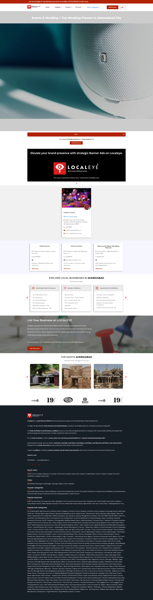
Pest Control (93, 571)
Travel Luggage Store (102, 582)
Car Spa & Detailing (38, 303)
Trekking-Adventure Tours (116, 503)
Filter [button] (76, 134)
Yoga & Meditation (52, 591)
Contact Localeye (101, 474)
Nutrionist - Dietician (51, 568)
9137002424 (30, 460)
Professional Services (49, 493)
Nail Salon (68, 305)
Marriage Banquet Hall (42, 561)
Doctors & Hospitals (81, 491)
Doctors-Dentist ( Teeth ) (41, 529)
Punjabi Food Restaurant (90, 573)
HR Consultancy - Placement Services (86, 548)
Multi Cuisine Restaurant (73, 564)
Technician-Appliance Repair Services (102, 580)
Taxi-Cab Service (85, 580)
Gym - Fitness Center (72, 300)
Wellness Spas (104, 589)
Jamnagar (55, 483)
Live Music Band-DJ (33, 559)
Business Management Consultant (86, 516)
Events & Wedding (107, 491)
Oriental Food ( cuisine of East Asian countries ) (96, 568)
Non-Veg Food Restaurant (36, 568)
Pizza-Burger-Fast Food (44, 573)
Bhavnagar (39, 483)
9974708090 (68, 227)
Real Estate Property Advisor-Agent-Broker (79, 503)
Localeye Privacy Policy (42, 476)
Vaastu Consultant (111, 584)
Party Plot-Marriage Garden (35, 571)
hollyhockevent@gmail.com (73, 230)
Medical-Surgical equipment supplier (93, 561)
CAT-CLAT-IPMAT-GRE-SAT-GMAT (108, 516)
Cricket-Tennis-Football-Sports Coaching (75, 522)
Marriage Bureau (55, 561)
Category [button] (58, 7)
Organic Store (77, 568)
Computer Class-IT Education (102, 520)
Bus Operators (70, 516)
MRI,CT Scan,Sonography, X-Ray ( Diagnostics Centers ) (88, 559)
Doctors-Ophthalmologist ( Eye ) (68, 534)
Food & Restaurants (119, 491)
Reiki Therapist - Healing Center (51, 575)
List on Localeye (37, 474)
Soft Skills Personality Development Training (68, 578)
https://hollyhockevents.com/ (74, 233)
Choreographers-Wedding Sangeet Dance (67, 520)
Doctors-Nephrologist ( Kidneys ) (91, 532)
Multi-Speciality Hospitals (50, 503)
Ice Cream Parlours (97, 552)
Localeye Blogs (90, 474)
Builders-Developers (103, 297)
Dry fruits (121, 536)
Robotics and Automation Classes (72, 575)
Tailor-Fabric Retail (51, 580)
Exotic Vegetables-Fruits (59, 501)
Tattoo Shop (103, 503)
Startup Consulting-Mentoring (111, 578)
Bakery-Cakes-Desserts (48, 513)
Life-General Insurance (101, 557)
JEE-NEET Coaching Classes (49, 555)
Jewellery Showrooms (71, 555)
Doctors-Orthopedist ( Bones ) (88, 534)
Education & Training (94, 491)
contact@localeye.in (43, 460)
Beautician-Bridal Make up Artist (65, 513)
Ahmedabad (31, 483)
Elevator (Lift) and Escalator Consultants (79, 538)
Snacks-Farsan (49, 578)
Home (47, 7)
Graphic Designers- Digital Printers (105, 545)
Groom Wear (40, 548)
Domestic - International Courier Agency (80, 536)
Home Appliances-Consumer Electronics (72, 550)
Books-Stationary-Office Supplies (106, 513)
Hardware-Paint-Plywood (51, 550)
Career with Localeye (78, 474)
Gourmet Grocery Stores (74, 501)
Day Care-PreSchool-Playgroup (64, 525)
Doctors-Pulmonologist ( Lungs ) (57, 536)
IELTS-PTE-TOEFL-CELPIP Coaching (79, 552)
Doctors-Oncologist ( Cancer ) (48, 534)
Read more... (35, 268)
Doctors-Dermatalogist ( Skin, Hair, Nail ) (62, 529)
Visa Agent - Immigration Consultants (75, 587)
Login (122, 7)
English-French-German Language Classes (105, 538)
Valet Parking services (41, 587)
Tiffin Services (47, 582)
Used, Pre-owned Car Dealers (96, 584)
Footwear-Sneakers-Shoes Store (105, 541)
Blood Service (91, 513)
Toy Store (76, 582)
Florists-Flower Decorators (67, 541)
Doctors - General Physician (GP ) (37, 527)
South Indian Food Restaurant (92, 578)
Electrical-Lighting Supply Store (106, 300)
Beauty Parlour (69, 295)
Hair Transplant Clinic (71, 303)
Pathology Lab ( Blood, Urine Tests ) (77, 571)
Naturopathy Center (71, 308)
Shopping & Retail (62, 493)
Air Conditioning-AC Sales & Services (38, 511)
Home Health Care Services (106, 501)
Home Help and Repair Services (113, 550)
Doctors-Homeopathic (73, 532)
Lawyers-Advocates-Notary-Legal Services (80, 557)
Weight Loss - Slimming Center (89, 589)
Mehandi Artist (109, 561)
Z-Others (77, 591)
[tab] (76, 134)
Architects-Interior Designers (105, 295)
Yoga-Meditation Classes (66, 591)
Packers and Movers (118, 568)
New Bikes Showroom (41, 305)
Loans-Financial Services (47, 559)
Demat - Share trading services (83, 525)
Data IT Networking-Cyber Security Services (40, 525)
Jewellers (118, 501)
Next (125, 297)
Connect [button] (68, 7)
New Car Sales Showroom (42, 308)
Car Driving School (67, 518)
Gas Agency (111, 543)
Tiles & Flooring (67, 582)
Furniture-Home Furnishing (106, 307)
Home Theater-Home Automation (37, 552)
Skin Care (95, 503)
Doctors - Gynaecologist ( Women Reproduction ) (63, 527)
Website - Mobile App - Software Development (102, 587)
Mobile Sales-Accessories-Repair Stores (53, 564)
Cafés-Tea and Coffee (33, 501)
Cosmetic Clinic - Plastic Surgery (74, 297)
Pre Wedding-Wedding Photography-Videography (67, 573)
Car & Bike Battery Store (40, 295)
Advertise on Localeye (49, 474)
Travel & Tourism (74, 493)
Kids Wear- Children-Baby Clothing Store (91, 555)
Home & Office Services (35, 493)
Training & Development (87, 582)
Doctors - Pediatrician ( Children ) (89, 527)
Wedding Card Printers (61, 589)
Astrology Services (112, 511)
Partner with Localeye (64, 474)
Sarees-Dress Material (90, 575)
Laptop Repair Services (34, 503)
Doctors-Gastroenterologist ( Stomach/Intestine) (50, 532)
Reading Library (103, 573)
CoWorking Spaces (86, 520)
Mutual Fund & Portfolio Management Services (41, 566)
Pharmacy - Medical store (112, 571)
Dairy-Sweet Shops (117, 522)
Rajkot (61, 483)
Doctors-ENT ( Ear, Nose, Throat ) (86, 529)
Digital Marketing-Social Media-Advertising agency (109, 525)
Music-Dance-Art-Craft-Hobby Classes (110, 564)
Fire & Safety (54, 541)
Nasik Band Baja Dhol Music (72, 566)
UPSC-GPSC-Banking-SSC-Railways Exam (56, 584)
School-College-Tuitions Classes (107, 575)
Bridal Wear (48, 516)
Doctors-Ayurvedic (106, 527)
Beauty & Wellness (50, 491)
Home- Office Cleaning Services (58, 552)
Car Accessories (37, 297)
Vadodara (71, 483)
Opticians (61, 568)
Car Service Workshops (40, 300)
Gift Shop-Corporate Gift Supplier (46, 545)
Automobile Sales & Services (35, 491)
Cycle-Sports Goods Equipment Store (100, 522)
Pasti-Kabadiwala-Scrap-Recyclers (55, 571)
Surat (65, 483)
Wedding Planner (74, 589)
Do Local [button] (78, 7)
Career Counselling (107, 518)
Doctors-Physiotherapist (106, 534)
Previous (27, 297)
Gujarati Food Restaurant (52, 548)
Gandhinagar (47, 483)
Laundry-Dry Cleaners (60, 557)
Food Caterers (80, 541)
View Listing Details (71, 216)
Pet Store (62, 503)
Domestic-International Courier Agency (105, 536)
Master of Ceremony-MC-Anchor (71, 561)
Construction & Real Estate (66, 491)
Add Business (112, 7)
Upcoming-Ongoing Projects (78, 584)
